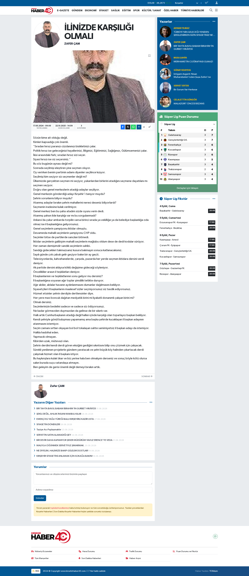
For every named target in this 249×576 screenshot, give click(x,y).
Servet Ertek (181, 86)
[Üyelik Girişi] (215, 3)
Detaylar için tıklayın (187, 188)
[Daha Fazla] (139, 127)
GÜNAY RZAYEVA (182, 70)
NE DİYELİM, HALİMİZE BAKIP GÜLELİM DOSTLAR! (62, 450)
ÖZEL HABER (171, 10)
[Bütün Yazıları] (151, 402)
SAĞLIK (115, 10)
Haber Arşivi (135, 558)
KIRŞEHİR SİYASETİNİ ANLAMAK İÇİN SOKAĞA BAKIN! (64, 456)
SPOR (136, 10)
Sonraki (146, 376)
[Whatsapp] (215, 536)
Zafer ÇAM (72, 43)
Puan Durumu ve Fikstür (187, 551)
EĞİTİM (126, 10)
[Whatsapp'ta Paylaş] (133, 127)
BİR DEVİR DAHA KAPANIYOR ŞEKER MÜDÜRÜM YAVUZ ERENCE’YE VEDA (74, 440)
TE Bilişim (213, 571)
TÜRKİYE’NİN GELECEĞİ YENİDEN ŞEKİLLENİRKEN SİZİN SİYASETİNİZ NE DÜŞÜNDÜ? (193, 34)
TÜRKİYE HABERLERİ (192, 10)
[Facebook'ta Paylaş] (123, 127)
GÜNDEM (77, 10)
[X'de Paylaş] (127, 127)
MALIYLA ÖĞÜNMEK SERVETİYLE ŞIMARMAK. (60, 445)
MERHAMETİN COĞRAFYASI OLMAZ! (193, 61)
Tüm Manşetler (42, 558)
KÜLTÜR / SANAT (151, 10)
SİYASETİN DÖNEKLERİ (48, 424)
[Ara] (211, 10)
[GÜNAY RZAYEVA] (165, 73)
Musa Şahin (180, 58)
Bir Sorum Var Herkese (185, 89)
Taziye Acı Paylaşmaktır (49, 429)
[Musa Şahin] (165, 59)
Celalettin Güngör (185, 100)
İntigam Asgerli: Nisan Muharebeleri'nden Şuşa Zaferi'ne (192, 75)
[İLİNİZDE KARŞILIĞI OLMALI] (93, 86)
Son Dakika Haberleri (91, 558)
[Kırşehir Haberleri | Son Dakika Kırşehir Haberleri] (42, 10)
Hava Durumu (88, 551)
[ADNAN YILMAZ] (165, 31)
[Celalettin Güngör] (165, 101)
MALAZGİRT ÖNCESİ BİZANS (189, 103)
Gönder (40, 498)
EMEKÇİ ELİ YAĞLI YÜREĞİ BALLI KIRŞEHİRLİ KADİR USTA (65, 419)
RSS (37, 571)
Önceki (39, 376)
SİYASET (104, 10)
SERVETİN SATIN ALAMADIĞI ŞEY (53, 435)
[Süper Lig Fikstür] (214, 199)
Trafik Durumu (135, 551)
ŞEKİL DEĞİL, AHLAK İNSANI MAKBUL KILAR (59, 414)
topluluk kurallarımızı (60, 508)
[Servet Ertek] (165, 87)
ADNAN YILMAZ (181, 28)
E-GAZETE (63, 10)
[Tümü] (214, 21)
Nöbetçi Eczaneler (43, 551)
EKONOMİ (91, 10)
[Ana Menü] (216, 10)
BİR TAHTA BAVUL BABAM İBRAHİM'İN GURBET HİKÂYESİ (66, 408)
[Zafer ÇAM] (47, 34)
